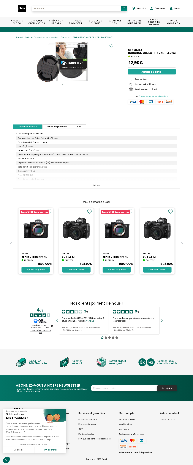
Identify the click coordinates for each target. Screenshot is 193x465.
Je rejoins (167, 388)
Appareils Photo (17, 22)
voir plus (90, 321)
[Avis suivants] (162, 321)
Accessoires (53, 37)
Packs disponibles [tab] (57, 126)
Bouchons (65, 37)
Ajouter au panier (151, 71)
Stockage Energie (95, 22)
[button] (62, 85)
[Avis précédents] (57, 321)
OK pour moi (50, 450)
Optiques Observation (36, 22)
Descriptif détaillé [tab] (27, 126)
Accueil (19, 37)
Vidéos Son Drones (56, 22)
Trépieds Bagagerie (75, 22)
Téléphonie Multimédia (134, 22)
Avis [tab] (78, 126)
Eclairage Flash (115, 22)
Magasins (141, 8)
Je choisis (19, 450)
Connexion (159, 8)
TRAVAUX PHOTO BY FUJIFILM (154, 22)
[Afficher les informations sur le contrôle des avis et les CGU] (52, 326)
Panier (177, 8)
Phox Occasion (173, 22)
